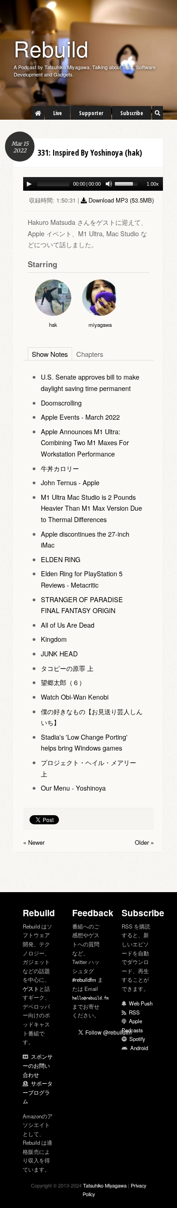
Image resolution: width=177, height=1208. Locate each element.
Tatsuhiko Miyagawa (105, 1185)
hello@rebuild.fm (90, 998)
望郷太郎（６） (63, 682)
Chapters (102, 354)
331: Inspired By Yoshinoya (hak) (90, 152)
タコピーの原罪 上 (67, 668)
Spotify (137, 1039)
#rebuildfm (84, 980)
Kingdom (54, 639)
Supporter (91, 113)
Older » (144, 842)
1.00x (153, 184)
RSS (134, 1012)
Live (57, 113)
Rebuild (51, 48)
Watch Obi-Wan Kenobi (74, 697)
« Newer (33, 842)
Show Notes (54, 354)
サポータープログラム (38, 1092)
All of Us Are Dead (67, 625)
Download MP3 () (120, 200)
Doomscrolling (61, 403)
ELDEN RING (60, 559)
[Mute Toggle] (109, 184)
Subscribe (131, 113)
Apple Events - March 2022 (80, 417)
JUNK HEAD (59, 654)
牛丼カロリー (60, 468)
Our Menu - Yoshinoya (73, 788)
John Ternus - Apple (70, 482)
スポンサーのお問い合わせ (38, 1065)
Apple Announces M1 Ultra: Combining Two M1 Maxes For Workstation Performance (85, 443)
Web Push (140, 1003)
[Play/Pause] (29, 184)
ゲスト (31, 989)
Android (139, 1048)
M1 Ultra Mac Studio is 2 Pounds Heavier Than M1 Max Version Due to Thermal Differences (91, 508)
